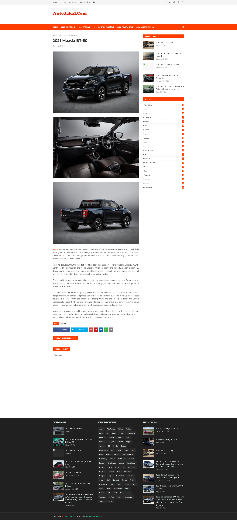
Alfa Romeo (111, 429)
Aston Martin (164, 105)
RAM (108, 480)
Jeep (164, 142)
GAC (126, 450)
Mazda (61, 35)
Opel (164, 171)
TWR (115, 493)
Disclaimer (72, 2)
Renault (116, 480)
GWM (101, 454)
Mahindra (131, 467)
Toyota (164, 183)
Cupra (128, 442)
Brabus (111, 437)
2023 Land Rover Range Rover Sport (78, 462)
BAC (107, 433)
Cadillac (102, 442)
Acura (101, 429)
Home (55, 35)
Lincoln (102, 467)
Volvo (119, 497)
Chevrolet (164, 117)
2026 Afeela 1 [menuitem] (84, 27)
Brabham (102, 437)
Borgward (131, 433)
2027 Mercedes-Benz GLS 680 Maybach (169, 487)
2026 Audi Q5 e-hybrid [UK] (168, 64)
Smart (101, 488)
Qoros (101, 480)
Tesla (128, 493)
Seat (112, 484)
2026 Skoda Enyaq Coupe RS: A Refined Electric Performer (170, 87)
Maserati (102, 471)
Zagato (101, 501)
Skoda (127, 484)
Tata (121, 493)
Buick (128, 437)
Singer (119, 484)
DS (109, 446)
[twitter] (169, 2)
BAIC (114, 433)
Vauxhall (102, 497)
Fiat (112, 450)
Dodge (123, 446)
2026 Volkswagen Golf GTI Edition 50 (167, 76)
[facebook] (166, 2)
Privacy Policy (84, 2)
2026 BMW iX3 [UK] (164, 42)
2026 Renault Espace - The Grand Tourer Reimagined (167, 476)
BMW (164, 113)
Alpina (120, 429)
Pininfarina (120, 476)
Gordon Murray (128, 454)
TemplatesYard (71, 516)
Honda (164, 130)
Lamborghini (164, 150)
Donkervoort (103, 450)
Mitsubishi (127, 471)
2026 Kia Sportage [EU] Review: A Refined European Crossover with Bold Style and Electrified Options (79, 498)
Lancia (121, 463)
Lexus (164, 154)
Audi (164, 109)
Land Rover (131, 463)
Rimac (124, 480)
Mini (118, 471)
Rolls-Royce (103, 484)
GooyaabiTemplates (94, 516)
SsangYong (118, 488)
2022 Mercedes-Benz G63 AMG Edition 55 (79, 440)
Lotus (110, 467)
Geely (108, 454)
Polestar (130, 476)
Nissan (164, 167)
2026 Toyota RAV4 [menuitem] (125, 27)
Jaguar (164, 138)
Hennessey (103, 459)
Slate (134, 484)
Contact (63, 2)
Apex (101, 433)
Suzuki (101, 493)
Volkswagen (164, 187)
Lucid (117, 467)
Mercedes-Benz (164, 163)
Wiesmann (128, 497)
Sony (109, 488)
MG (124, 467)
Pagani (110, 476)
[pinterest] (178, 2)
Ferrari (164, 121)
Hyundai (164, 134)
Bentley (121, 433)
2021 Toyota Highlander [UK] (168, 428)
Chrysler (111, 442)
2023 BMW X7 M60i (73, 450)
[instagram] (174, 2)
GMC (133, 450)
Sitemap (95, 2)
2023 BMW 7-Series (73, 428)
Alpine (128, 429)
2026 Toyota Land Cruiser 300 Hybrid (169, 54)
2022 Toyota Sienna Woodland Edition (78, 484)
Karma (101, 463)
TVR (109, 493)
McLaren (164, 158)
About (55, 2)
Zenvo (110, 501)
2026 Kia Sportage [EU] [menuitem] (104, 27)
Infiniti (112, 459)
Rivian (132, 480)
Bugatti (120, 437)
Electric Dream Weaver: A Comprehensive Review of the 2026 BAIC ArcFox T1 (169, 464)
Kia (164, 146)
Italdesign (121, 459)
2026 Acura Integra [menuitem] (145, 27)
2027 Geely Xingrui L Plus (166, 439)
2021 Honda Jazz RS (74, 472)
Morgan (102, 476)
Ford (164, 126)
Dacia (115, 446)
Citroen (120, 442)
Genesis (116, 454)
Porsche (164, 179)
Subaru (127, 488)
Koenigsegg (112, 463)
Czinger (102, 446)
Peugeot (164, 175)
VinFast (111, 497)
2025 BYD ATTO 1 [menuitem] (68, 27)
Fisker (120, 450)
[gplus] (182, 2)
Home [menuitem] (55, 27)
